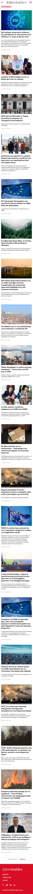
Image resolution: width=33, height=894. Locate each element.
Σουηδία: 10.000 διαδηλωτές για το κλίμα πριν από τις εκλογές (15, 78)
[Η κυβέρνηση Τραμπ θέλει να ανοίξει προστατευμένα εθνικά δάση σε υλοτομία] (16, 229)
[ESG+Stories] (16, 2)
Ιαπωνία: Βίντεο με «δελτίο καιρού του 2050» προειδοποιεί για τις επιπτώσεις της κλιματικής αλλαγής (16, 669)
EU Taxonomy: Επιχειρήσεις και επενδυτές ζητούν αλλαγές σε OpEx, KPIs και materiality (16, 203)
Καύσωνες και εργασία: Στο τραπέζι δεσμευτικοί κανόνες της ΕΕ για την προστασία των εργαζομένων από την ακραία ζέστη (16, 159)
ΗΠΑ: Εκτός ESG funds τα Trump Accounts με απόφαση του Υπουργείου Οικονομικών (14, 118)
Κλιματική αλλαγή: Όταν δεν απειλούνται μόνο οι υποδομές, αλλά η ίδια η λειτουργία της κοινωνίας (16, 492)
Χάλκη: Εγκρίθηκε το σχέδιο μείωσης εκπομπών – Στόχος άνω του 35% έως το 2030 (16, 369)
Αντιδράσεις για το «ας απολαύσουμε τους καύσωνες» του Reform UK (16, 327)
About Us (5, 874)
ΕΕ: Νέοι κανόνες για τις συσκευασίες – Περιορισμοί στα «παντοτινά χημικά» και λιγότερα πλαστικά (14, 449)
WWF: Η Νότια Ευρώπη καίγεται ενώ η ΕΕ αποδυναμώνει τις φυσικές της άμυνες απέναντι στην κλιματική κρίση (16, 751)
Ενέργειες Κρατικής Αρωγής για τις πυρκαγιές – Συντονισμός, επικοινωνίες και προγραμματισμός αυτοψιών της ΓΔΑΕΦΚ (16, 794)
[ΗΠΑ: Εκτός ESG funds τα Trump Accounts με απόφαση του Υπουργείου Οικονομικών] (16, 104)
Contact (5, 880)
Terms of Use (7, 877)
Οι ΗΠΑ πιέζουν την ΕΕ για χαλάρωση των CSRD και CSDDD (14, 408)
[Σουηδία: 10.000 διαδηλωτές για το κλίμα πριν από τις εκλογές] (16, 65)
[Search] (2, 2)
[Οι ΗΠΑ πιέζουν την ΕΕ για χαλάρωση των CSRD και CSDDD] (16, 395)
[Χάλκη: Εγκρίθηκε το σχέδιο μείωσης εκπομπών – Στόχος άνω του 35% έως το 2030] (16, 355)
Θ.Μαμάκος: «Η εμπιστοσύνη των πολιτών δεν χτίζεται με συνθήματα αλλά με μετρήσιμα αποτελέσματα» (16, 837)
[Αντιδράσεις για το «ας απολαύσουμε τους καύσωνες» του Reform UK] (16, 315)
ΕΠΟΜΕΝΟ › (22, 859)
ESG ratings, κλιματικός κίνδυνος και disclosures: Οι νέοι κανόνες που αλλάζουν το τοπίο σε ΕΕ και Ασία (16, 34)
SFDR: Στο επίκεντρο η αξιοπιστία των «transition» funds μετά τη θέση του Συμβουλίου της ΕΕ (16, 530)
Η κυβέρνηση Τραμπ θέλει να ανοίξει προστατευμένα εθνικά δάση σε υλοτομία (16, 243)
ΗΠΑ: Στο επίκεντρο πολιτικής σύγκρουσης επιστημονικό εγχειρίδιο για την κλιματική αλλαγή (16, 708)
